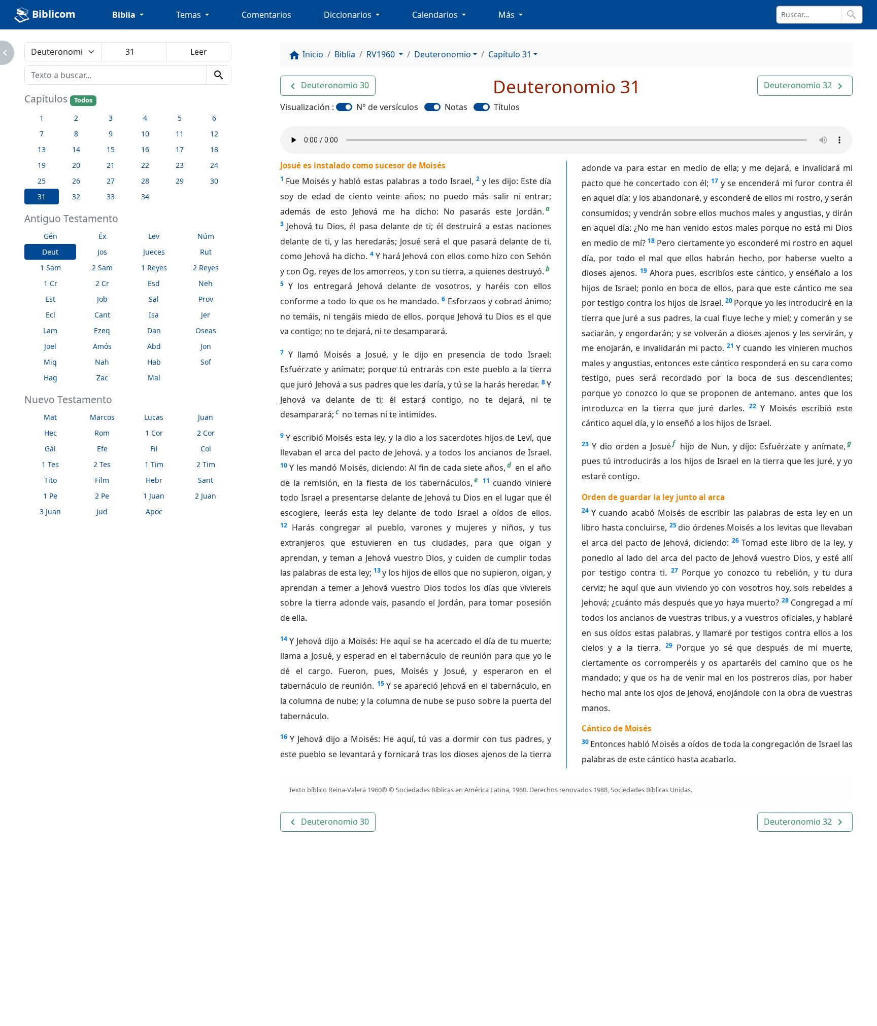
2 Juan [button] (205, 496)
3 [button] (111, 118)
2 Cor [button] (206, 433)
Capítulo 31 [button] (509, 54)
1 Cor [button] (154, 433)
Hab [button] (154, 362)
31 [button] (42, 196)
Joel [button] (50, 346)
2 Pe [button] (102, 496)
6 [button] (214, 118)
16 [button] (145, 149)
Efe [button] (102, 448)
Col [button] (205, 448)
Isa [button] (154, 315)
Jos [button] (102, 252)
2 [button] (76, 118)
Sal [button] (154, 299)
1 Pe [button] (50, 496)
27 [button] (111, 181)
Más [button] (507, 14)
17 (714, 180)
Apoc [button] (154, 511)
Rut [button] (206, 252)
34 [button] (145, 196)
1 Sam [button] (50, 267)
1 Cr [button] (50, 283)
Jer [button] (205, 315)
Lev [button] (153, 236)
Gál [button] (50, 448)
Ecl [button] (50, 315)
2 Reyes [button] (206, 267)
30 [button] (214, 181)
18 (651, 240)
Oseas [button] (205, 330)
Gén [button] (50, 236)
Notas (456, 107)
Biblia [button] (125, 14)
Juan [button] (205, 417)
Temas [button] (189, 14)
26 (735, 540)
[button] (328, 86)
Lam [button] (50, 330)
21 (730, 345)
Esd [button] (154, 283)
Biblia (344, 54)
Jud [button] (102, 511)
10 (283, 465)
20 (728, 300)
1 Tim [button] (154, 464)
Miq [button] (50, 362)
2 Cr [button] (102, 283)
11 (486, 480)
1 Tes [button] (50, 464)
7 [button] (42, 133)
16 (283, 736)
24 (585, 510)
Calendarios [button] (436, 14)
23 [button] (180, 165)
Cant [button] (102, 315)
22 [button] (145, 165)
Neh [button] (205, 283)
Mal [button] (154, 377)
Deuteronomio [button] (442, 54)
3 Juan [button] (50, 511)
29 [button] (180, 181)
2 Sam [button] (102, 267)
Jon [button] (205, 346)
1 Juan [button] (153, 496)
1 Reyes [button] (154, 267)
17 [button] (180, 149)
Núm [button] (205, 236)
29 (668, 645)
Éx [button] (102, 236)
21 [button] (111, 165)
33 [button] (111, 196)
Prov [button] (205, 299)
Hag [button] (50, 377)
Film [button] (102, 480)
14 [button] (76, 149)
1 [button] (42, 118)
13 (377, 570)
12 (283, 525)
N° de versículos (387, 107)
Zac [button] (102, 377)
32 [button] (76, 196)
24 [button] (214, 165)
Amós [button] (102, 346)
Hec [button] (50, 433)
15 (380, 683)
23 (585, 444)
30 (585, 741)
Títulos (507, 107)
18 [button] (214, 149)
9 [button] (111, 133)
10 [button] (145, 133)
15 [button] (111, 149)
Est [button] (50, 299)
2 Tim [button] (205, 464)
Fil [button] (154, 448)
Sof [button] (205, 362)
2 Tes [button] (102, 464)
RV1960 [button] (381, 54)
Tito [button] (50, 480)
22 (752, 406)
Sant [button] (205, 480)
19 (643, 270)
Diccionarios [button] (349, 14)
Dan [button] (154, 330)
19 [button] (42, 165)
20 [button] (76, 165)
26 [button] (76, 181)
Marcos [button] (102, 417)
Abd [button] (154, 346)
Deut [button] (50, 252)
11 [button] (180, 133)
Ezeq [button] (102, 330)
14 (283, 638)
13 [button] (42, 149)
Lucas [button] (153, 417)
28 (785, 600)
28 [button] (145, 181)
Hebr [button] (154, 480)
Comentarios (266, 14)
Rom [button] (102, 433)
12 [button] (214, 133)
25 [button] (42, 181)
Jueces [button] (154, 252)
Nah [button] (102, 362)
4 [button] (145, 118)
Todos (83, 100)
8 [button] (76, 133)
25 (673, 525)
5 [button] (180, 118)
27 (674, 570)
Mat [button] (50, 417)
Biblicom (52, 14)
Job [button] (102, 299)
